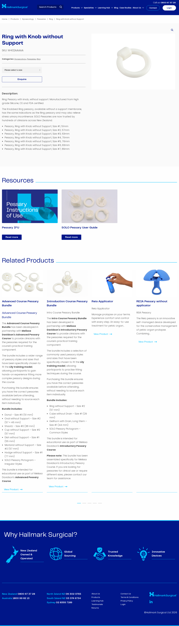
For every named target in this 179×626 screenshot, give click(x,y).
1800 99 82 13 (21, 598)
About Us (137, 8)
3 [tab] (89, 504)
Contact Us (126, 594)
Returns (95, 608)
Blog (116, 8)
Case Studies (125, 8)
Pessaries (41, 19)
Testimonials (97, 604)
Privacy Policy (127, 601)
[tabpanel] (22, 381)
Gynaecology (28, 19)
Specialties (89, 8)
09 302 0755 (73, 594)
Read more (12, 237)
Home (4, 19)
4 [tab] (94, 504)
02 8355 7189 (63, 602)
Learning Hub (104, 8)
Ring (51, 19)
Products (75, 8)
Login (169, 8)
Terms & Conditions (130, 597)
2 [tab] (83, 504)
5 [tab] (99, 504)
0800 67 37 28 (168, 3)
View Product (11, 489)
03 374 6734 (73, 598)
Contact (153, 8)
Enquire (22, 79)
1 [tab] (78, 504)
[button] (172, 30)
